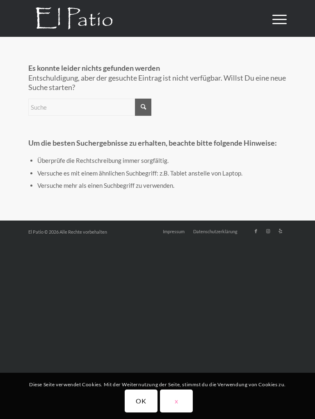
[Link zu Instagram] (268, 231)
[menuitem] (275, 18)
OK (141, 401)
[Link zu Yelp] (280, 231)
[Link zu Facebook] (256, 231)
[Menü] (275, 18)
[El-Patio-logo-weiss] (74, 18)
